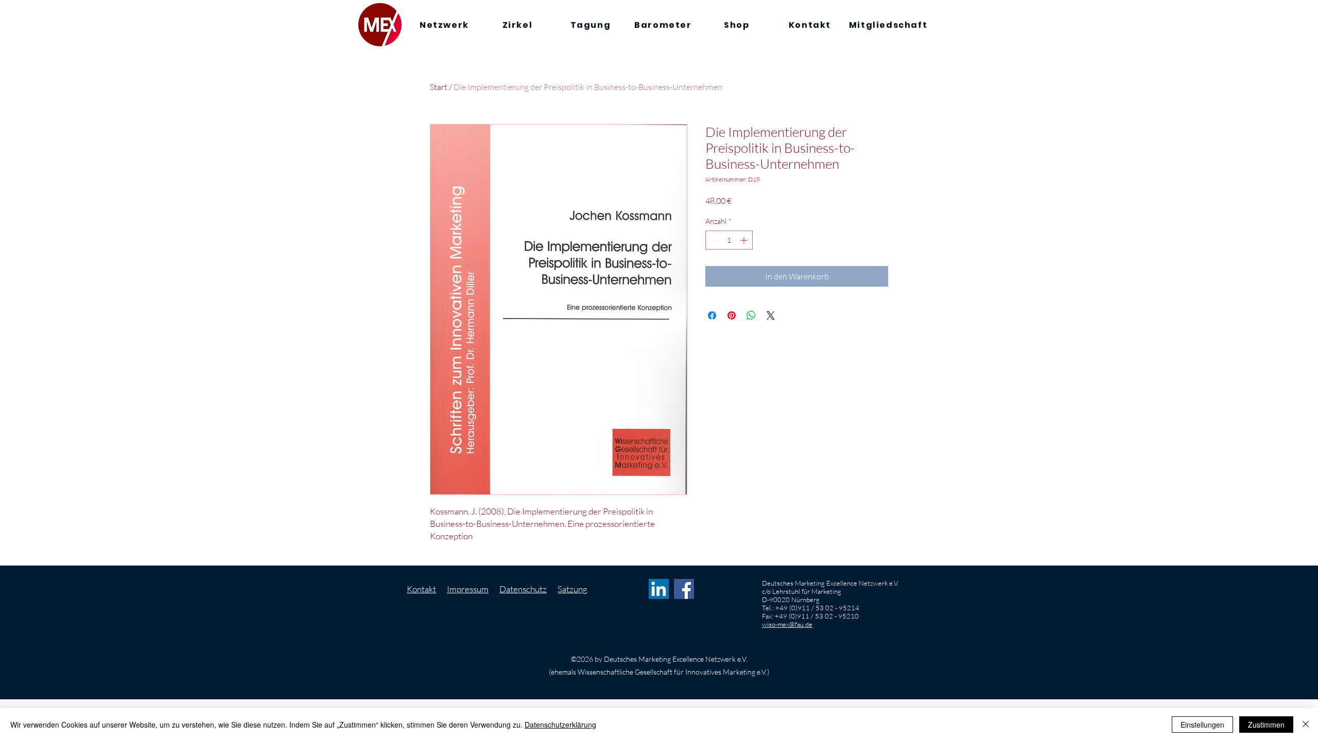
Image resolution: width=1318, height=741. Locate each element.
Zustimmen (1266, 724)
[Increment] (744, 240)
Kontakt (421, 589)
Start (438, 87)
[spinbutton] (729, 240)
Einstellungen (1202, 724)
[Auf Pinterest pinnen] (731, 315)
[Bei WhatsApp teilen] (751, 315)
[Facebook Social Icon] (684, 589)
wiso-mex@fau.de (787, 624)
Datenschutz (523, 589)
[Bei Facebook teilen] (712, 315)
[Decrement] (713, 240)
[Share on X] (771, 315)
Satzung (572, 589)
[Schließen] (1305, 724)
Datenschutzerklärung (560, 724)
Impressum (468, 589)
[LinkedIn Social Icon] (659, 589)
